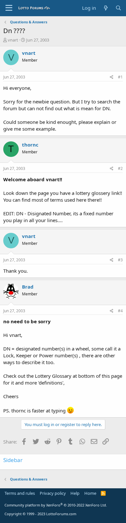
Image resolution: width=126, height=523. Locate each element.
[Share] (112, 77)
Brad (28, 286)
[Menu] (8, 8)
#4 (120, 311)
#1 (120, 77)
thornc (30, 144)
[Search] (118, 8)
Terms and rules (20, 493)
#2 (120, 168)
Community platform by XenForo (56, 505)
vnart (13, 40)
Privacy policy (53, 493)
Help (74, 493)
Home (90, 493)
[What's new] (105, 8)
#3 (120, 260)
